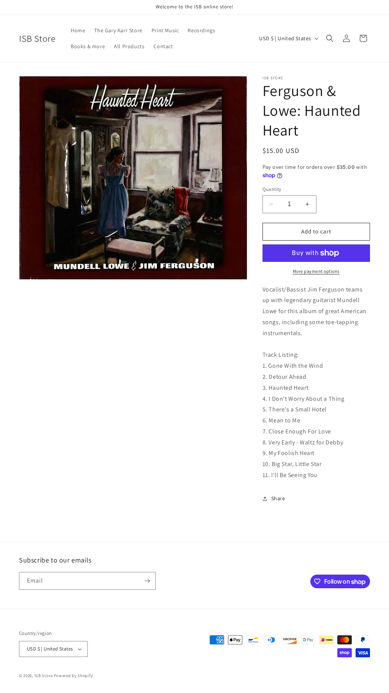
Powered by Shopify (73, 675)
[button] (329, 38)
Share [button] (278, 498)
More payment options (316, 271)
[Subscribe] (147, 581)
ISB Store (44, 675)
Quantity (271, 189)
